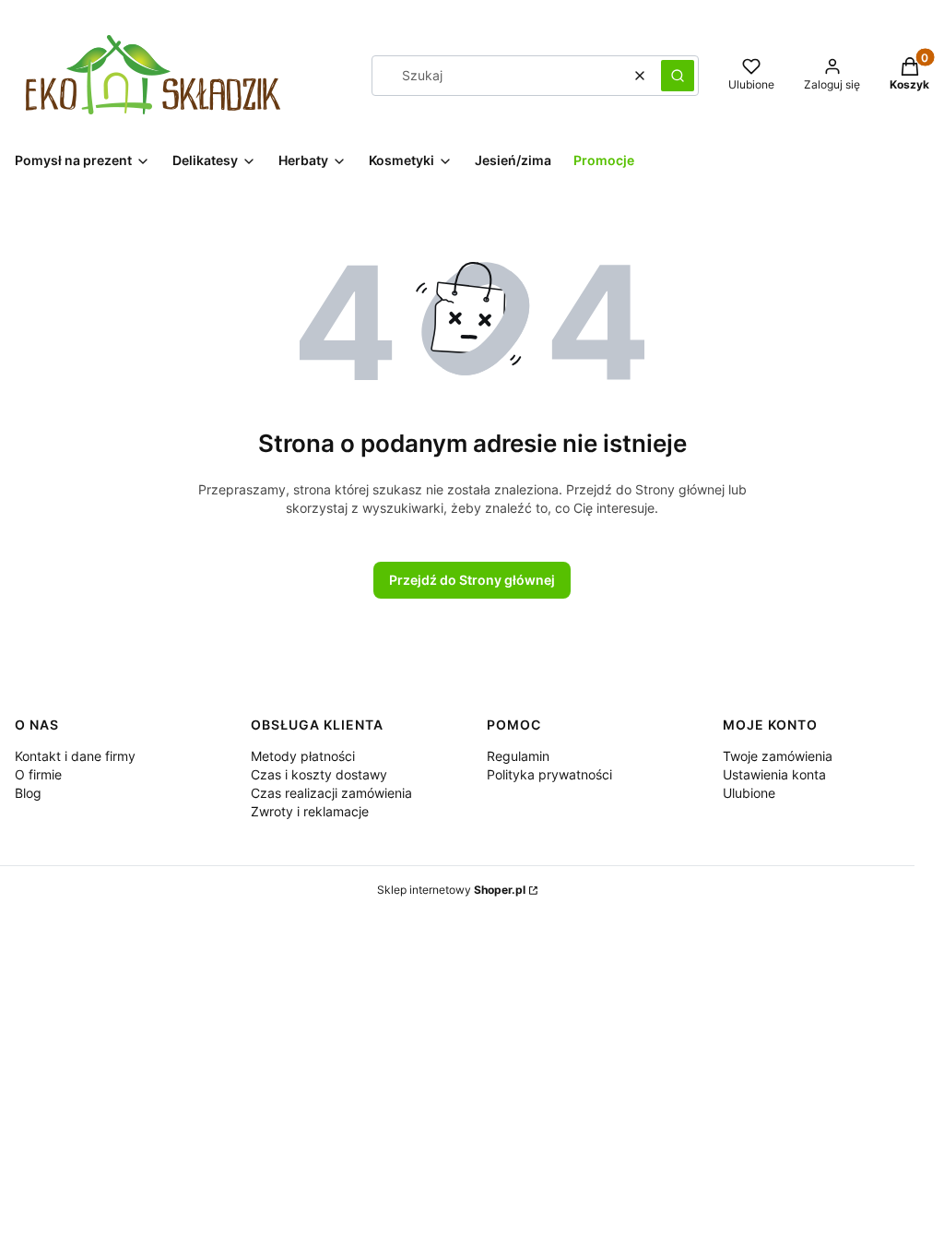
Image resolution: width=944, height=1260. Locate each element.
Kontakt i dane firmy (75, 756)
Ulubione (749, 793)
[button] (677, 75)
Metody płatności (303, 756)
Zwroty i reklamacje (310, 811)
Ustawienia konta (774, 774)
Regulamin (518, 756)
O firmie (38, 774)
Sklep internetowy (451, 890)
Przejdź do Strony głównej (472, 580)
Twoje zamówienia (777, 756)
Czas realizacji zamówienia (331, 793)
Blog (28, 793)
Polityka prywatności (549, 774)
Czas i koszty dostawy (319, 774)
